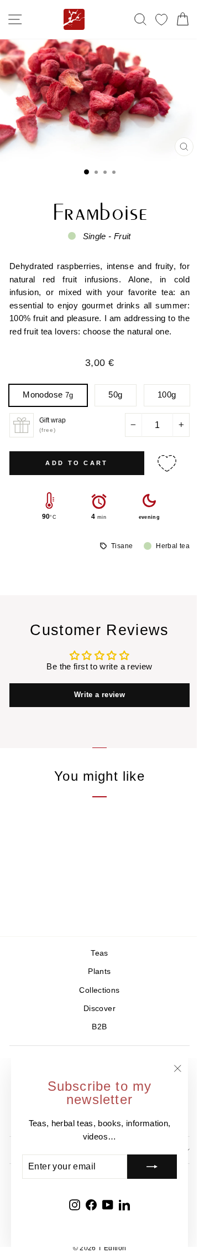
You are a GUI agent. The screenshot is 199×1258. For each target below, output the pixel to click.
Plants (99, 971)
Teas (99, 953)
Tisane (122, 546)
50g (115, 394)
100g (167, 394)
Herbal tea (173, 546)
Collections (99, 990)
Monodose (48, 394)
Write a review (99, 694)
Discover (99, 1008)
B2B (99, 1027)
